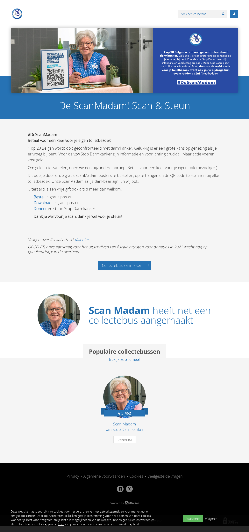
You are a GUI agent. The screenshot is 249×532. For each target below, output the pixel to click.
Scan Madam (119, 310)
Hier (61, 524)
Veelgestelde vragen (165, 476)
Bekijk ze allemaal (124, 359)
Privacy (73, 476)
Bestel (39, 196)
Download (43, 202)
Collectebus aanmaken (122, 265)
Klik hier (82, 239)
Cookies (136, 476)
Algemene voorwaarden (104, 476)
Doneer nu (124, 440)
